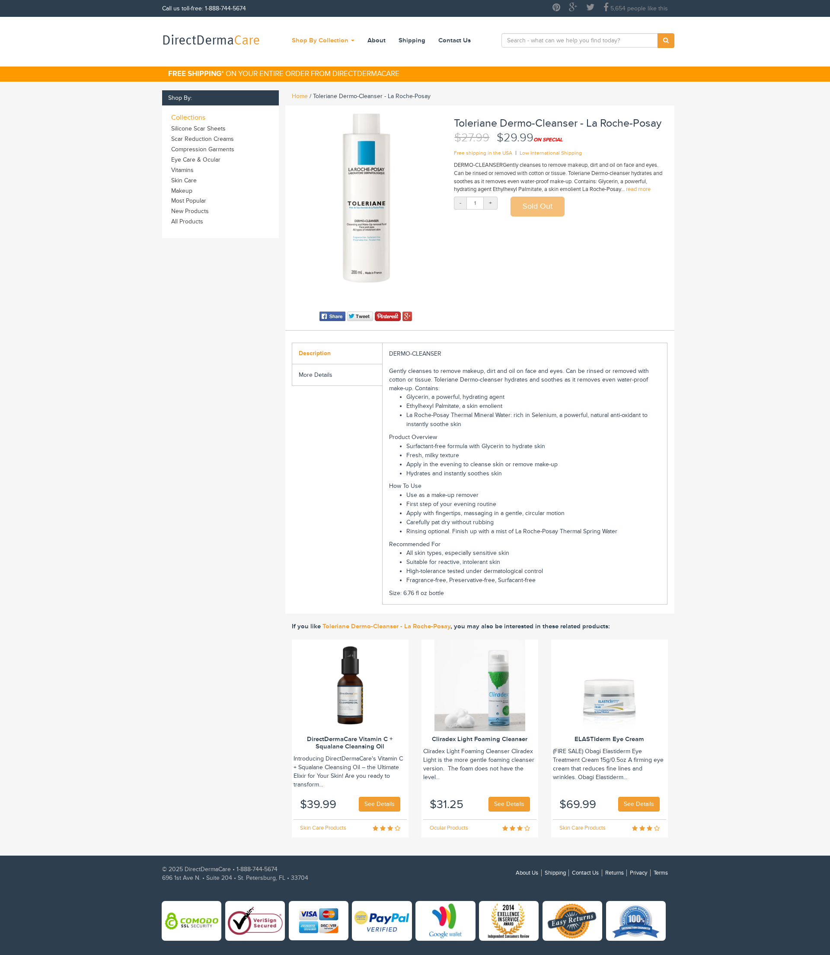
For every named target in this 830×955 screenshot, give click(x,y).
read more (638, 189)
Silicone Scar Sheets (198, 128)
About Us (527, 872)
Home (300, 96)
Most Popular (188, 200)
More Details (315, 375)
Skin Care (184, 180)
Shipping (412, 40)
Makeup (181, 190)
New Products (190, 211)
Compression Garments (202, 149)
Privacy (638, 872)
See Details (379, 804)
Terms (661, 872)
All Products (187, 221)
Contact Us (454, 40)
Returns (614, 872)
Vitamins (182, 170)
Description (315, 353)
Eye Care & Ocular (195, 159)
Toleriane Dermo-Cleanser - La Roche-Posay (386, 626)
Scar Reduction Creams (202, 139)
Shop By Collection (321, 40)
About (376, 40)
